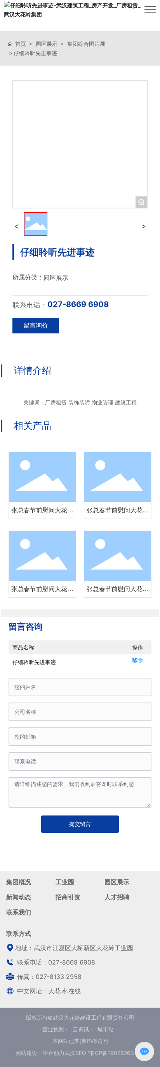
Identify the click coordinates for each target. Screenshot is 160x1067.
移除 (137, 660)
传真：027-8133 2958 (48, 976)
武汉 (69, 1053)
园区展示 (46, 43)
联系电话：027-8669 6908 (55, 962)
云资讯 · (83, 1029)
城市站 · (107, 1029)
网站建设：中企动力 (40, 1053)
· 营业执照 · (54, 1029)
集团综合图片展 (86, 43)
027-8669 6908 (78, 304)
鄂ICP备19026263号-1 (116, 1053)
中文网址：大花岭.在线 (48, 991)
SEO (80, 1053)
